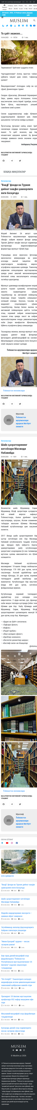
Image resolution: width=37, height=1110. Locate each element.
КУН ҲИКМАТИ (7, 876)
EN (30, 2)
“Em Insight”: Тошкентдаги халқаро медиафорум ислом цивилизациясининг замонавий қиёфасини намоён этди (18, 982)
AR (34, 2)
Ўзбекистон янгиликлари (14, 390)
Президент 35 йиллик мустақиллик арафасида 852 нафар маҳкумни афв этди (17, 999)
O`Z (23, 2)
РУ (27, 2)
